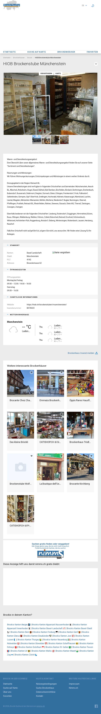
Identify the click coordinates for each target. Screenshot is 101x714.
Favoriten (92, 52)
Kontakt (39, 696)
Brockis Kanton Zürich (25, 654)
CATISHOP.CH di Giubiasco (50, 442)
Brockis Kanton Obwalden (33, 643)
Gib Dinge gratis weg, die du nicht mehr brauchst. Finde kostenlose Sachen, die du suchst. (50, 547)
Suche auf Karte (36, 52)
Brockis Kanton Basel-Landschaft (47, 628)
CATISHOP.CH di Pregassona (20, 525)
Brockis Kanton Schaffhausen (62, 643)
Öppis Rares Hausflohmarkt (80, 400)
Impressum (74, 684)
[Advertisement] (50, 30)
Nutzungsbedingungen (46, 684)
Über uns (7, 692)
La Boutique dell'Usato (50, 483)
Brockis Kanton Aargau (17, 624)
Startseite (9, 52)
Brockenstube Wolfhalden (20, 483)
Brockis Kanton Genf (69, 632)
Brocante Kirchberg (80, 483)
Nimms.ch (73, 688)
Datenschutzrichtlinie (45, 692)
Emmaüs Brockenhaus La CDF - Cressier (50, 400)
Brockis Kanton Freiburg (44, 632)
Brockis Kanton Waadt (66, 651)
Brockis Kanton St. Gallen (57, 647)
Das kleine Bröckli (19, 442)
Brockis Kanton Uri (19, 651)
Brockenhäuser (66, 52)
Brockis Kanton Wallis (42, 651)
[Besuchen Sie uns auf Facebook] (96, 706)
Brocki (29, 58)
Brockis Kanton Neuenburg (55, 639)
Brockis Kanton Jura (62, 636)
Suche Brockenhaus (45, 688)
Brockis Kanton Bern (20, 632)
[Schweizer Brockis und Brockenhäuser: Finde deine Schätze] (11, 10)
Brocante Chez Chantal (20, 400)
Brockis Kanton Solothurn (30, 647)
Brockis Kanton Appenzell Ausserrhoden (50, 624)
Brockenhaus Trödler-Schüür (80, 442)
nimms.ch (41, 706)
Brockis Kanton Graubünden (36, 636)
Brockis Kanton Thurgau (28, 639)
